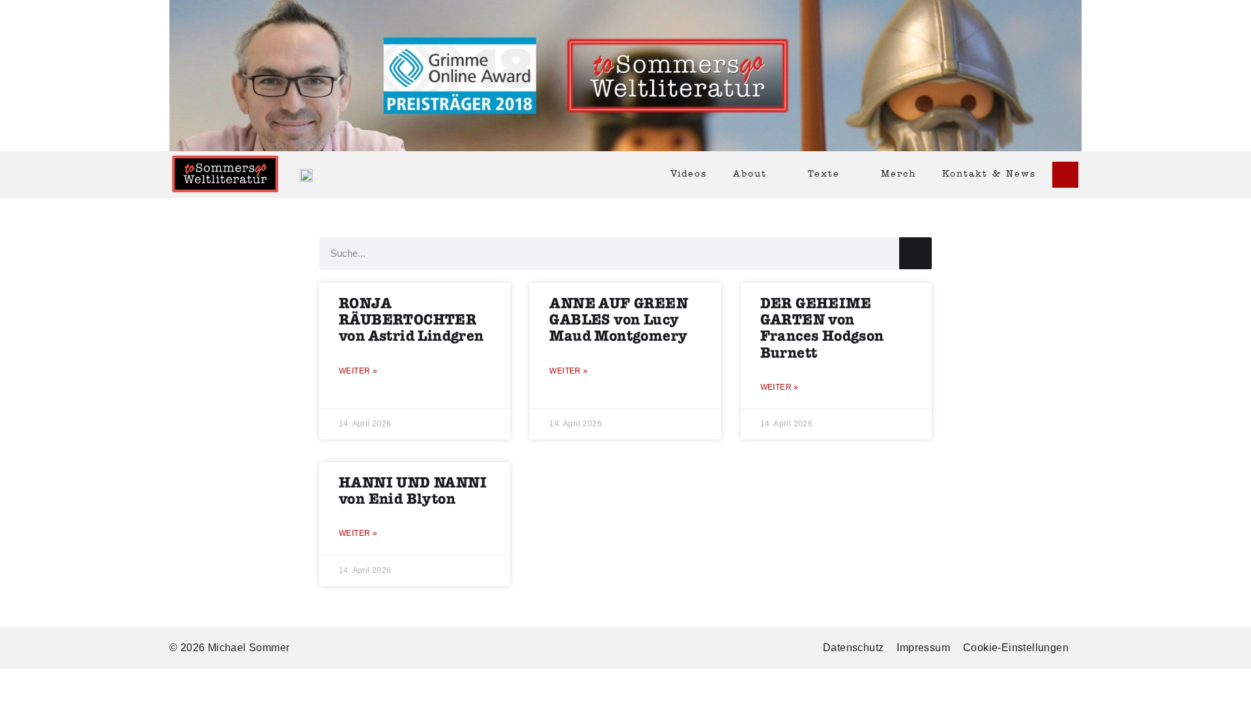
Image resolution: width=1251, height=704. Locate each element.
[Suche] (915, 253)
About (750, 174)
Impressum (923, 647)
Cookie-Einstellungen (1016, 647)
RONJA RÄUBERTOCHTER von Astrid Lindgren (411, 320)
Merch (898, 174)
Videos (688, 174)
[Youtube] (1065, 175)
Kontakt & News (989, 174)
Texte (824, 174)
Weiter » (358, 370)
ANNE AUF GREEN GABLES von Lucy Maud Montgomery (618, 320)
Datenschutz (853, 647)
